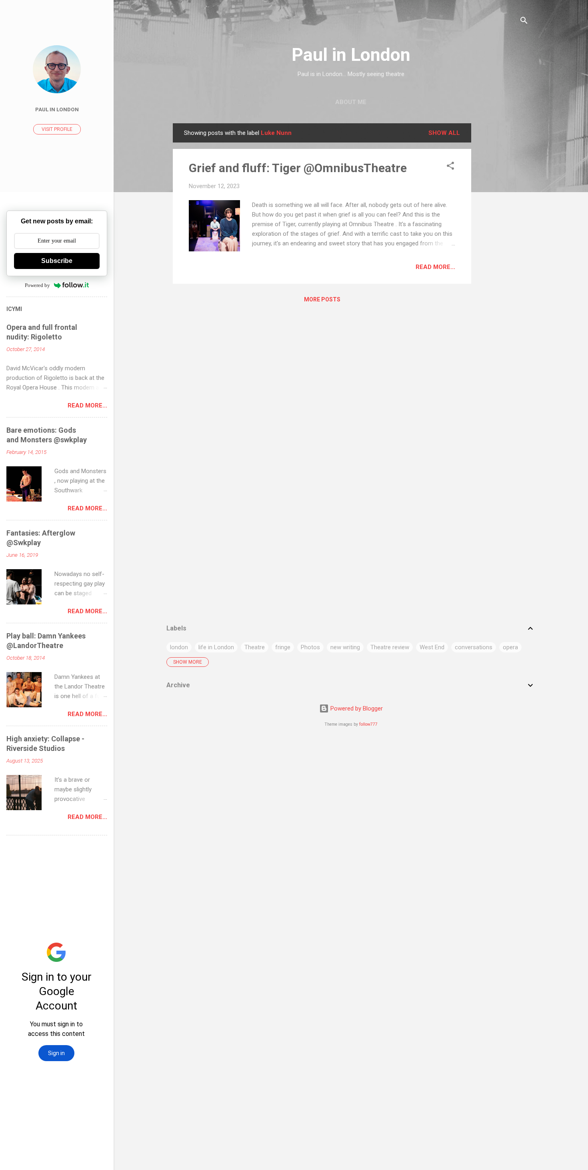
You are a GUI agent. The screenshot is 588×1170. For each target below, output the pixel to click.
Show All (444, 132)
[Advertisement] (503, 243)
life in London (216, 647)
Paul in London (351, 54)
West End (432, 647)
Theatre (254, 647)
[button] (450, 167)
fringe (282, 647)
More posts (322, 299)
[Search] (524, 22)
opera (510, 647)
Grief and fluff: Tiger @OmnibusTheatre (298, 168)
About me (350, 102)
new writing (345, 647)
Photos (310, 647)
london (179, 647)
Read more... (435, 267)
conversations (473, 647)
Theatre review (389, 647)
